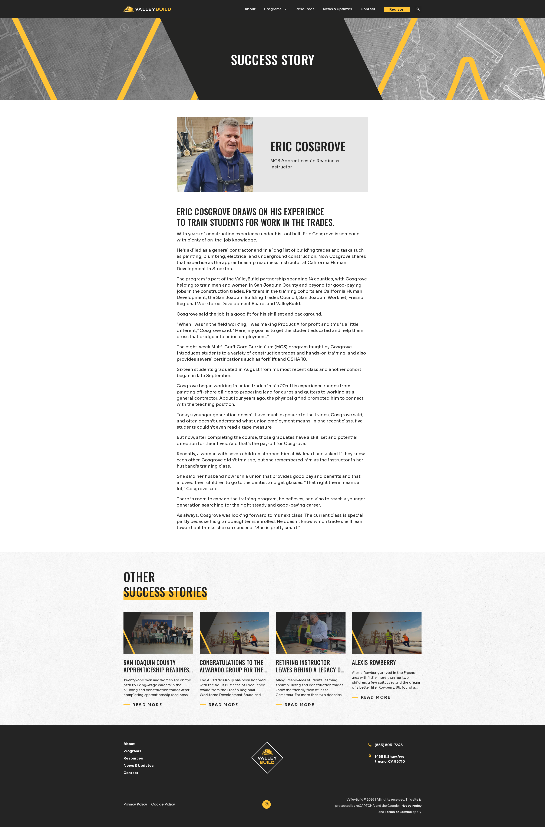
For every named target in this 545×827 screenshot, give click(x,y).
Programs (272, 9)
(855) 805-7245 (389, 745)
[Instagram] (266, 804)
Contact (368, 9)
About (250, 9)
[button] (418, 9)
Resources (304, 9)
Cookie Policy (163, 804)
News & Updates (337, 9)
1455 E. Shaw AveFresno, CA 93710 (390, 759)
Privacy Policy (135, 804)
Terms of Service (398, 812)
